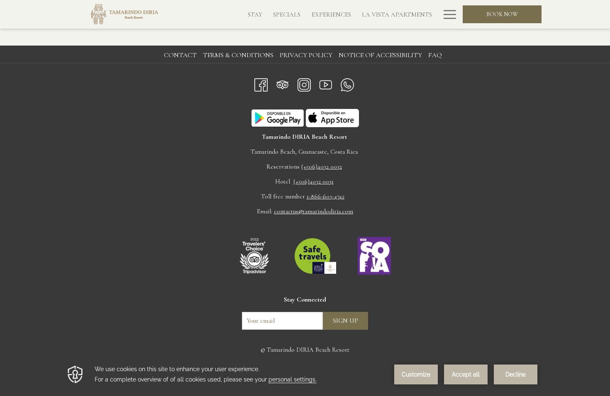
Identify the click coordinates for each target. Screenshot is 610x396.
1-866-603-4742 (325, 196)
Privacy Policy (306, 55)
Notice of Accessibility (380, 55)
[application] (305, 374)
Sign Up (345, 320)
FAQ (435, 55)
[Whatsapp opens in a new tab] (347, 83)
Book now (502, 14)
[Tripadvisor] (282, 83)
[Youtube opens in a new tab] (325, 83)
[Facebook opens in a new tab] (261, 83)
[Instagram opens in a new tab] (304, 83)
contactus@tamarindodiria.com (313, 211)
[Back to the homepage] (124, 14)
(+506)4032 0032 (321, 166)
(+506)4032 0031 (313, 181)
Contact (180, 55)
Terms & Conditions (238, 55)
